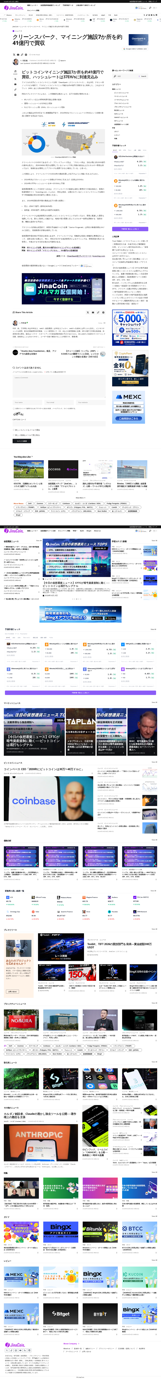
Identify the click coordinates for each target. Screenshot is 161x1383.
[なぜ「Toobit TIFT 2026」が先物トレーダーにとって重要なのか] (113, 972)
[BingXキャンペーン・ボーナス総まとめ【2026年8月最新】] (139, 1313)
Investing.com (99, 256)
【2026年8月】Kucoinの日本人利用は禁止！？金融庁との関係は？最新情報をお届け (139, 1294)
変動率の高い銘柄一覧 (14, 891)
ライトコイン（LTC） (58, 511)
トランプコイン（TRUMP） (25, 507)
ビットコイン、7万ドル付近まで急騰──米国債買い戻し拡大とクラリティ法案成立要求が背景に (119, 800)
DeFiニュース (124, 1160)
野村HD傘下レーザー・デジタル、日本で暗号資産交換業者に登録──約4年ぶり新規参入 (21, 548)
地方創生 (95, 15)
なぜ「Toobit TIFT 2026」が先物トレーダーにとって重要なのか (112, 987)
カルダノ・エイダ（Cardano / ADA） (88, 503)
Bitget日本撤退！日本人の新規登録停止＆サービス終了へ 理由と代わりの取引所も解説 (60, 1330)
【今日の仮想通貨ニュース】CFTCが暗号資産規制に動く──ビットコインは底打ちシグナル (33, 740)
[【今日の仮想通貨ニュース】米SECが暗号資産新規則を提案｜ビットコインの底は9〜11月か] (111, 732)
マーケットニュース (130, 480)
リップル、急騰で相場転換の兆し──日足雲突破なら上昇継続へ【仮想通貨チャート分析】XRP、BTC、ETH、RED (130, 277)
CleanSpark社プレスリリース (79, 256)
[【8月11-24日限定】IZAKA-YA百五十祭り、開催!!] (82, 972)
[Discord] (156, 15)
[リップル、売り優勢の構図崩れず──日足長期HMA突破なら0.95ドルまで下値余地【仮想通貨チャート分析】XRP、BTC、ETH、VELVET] (100, 856)
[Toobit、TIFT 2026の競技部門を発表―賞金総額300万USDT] (61, 947)
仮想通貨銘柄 (132, 511)
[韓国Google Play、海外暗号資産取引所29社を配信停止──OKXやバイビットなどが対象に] (100, 1078)
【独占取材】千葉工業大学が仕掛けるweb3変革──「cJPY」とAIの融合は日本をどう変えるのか (21, 1205)
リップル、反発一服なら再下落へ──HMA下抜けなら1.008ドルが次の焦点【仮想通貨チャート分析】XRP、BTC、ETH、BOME (139, 874)
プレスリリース (10, 929)
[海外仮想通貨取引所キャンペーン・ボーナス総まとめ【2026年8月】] (150, 565)
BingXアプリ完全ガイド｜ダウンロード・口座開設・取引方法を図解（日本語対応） (126, 579)
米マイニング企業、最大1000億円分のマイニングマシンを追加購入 (54, 247)
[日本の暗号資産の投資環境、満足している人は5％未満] (139, 1188)
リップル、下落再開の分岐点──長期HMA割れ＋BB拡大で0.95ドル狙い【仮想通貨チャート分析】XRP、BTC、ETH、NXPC (60, 874)
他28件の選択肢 (118, 218)
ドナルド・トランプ (23, 511)
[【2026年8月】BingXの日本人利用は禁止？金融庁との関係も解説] (100, 1277)
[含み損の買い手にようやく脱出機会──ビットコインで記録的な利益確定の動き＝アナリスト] (149, 786)
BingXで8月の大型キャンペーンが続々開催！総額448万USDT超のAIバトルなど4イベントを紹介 (143, 988)
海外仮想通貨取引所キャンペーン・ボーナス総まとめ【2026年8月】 (126, 565)
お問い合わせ (12, 992)
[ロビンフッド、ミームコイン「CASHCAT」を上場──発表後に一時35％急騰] (95, 1126)
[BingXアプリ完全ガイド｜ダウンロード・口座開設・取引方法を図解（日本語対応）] (150, 580)
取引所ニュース (10, 1062)
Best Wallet (102, 511)
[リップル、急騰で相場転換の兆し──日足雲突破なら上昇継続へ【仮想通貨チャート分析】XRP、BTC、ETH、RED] (21, 856)
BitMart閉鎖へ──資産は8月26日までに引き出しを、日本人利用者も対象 (138, 1095)
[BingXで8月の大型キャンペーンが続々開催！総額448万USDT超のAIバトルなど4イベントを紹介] (143, 972)
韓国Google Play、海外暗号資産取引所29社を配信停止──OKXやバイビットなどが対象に (100, 1095)
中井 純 (25, 60)
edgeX (103, 15)
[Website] (104, 323)
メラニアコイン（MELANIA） (82, 511)
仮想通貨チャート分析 (17, 869)
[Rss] (154, 15)
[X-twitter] (144, 15)
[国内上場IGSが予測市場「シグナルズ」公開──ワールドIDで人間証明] (98, 469)
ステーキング (52, 503)
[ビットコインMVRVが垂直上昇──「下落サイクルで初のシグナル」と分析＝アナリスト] (149, 772)
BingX (18, 515)
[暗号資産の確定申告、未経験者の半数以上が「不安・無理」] (60, 1188)
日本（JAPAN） (40, 511)
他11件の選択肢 (125, 656)
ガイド (118, 561)
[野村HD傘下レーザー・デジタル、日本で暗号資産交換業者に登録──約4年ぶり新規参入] (21, 1020)
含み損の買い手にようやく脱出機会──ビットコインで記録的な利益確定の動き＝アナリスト (130, 262)
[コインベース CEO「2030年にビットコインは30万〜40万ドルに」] (48, 798)
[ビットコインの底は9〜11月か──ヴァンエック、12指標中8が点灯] (149, 814)
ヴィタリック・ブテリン (130, 507)
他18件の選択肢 (11, 681)
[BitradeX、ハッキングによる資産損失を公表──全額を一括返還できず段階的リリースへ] (21, 1078)
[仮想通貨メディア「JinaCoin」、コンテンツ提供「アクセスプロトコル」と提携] (63, 469)
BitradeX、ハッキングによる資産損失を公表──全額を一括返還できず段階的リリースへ (20, 1095)
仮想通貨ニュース (11, 541)
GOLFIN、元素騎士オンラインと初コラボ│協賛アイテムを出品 (28, 484)
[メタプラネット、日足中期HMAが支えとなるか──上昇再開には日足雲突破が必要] (81, 732)
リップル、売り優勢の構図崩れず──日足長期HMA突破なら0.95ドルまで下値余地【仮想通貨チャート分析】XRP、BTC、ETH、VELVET (100, 874)
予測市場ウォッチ (12, 629)
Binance (9, 15)
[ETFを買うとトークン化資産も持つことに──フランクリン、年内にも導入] (60, 1020)
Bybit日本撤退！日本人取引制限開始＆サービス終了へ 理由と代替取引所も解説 (100, 1330)
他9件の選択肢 (49, 681)
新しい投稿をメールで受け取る (27, 435)
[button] (150, 7)
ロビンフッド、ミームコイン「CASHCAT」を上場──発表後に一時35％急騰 (95, 1152)
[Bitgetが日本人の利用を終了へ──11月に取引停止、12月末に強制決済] (60, 1078)
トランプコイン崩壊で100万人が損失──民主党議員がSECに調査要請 (127, 1123)
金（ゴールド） (117, 511)
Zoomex (40, 503)
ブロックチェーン (20, 15)
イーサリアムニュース (119, 1147)
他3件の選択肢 (118, 169)
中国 (109, 15)
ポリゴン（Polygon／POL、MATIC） (80, 507)
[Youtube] (151, 15)
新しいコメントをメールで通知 (27, 430)
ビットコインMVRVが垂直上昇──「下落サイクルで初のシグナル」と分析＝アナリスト (21, 587)
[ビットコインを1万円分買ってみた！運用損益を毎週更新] (150, 595)
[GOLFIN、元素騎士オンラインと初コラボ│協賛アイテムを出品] (29, 469)
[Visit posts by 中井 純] (15, 323)
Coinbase (66, 503)
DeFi (30, 503)
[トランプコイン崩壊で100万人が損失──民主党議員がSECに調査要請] (150, 1124)
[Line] (149, 15)
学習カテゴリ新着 (119, 541)
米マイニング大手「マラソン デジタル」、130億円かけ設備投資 (52, 250)
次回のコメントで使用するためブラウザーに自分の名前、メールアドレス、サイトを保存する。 (46, 408)
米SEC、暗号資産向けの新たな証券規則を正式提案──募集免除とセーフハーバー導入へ (142, 745)
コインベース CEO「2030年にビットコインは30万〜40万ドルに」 (44, 769)
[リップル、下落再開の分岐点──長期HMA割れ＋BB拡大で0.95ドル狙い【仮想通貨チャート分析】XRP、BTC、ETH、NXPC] (60, 856)
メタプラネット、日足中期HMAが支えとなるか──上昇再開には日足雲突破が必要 (80, 745)
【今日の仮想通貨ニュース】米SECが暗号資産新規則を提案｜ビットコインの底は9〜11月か (111, 745)
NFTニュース (123, 1133)
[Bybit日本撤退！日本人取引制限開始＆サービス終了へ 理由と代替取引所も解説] (100, 1313)
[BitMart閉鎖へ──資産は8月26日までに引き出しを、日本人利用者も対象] (139, 1078)
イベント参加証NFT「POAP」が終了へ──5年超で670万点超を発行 (127, 1136)
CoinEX (114, 507)
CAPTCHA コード (19, 419)
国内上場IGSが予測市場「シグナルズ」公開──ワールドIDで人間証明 (97, 484)
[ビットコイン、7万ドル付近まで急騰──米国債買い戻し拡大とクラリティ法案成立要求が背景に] (149, 800)
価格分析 (7, 840)
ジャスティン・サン (83, 15)
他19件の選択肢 (118, 193)
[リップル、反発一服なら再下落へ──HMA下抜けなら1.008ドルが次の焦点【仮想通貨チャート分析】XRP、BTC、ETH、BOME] (139, 856)
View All (39, 541)
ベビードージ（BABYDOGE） (65, 15)
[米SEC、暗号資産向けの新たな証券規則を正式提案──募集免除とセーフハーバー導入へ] (142, 732)
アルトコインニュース (126, 1106)
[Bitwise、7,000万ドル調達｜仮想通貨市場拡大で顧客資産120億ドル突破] (132, 469)
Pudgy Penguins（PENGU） (117, 503)
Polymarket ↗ (142, 173)
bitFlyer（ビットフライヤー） (51, 507)
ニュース (18, 31)
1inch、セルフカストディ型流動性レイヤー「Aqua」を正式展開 (134, 1163)
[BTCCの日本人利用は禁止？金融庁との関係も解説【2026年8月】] (139, 1232)
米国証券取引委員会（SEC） (44, 15)
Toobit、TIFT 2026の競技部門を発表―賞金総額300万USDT (119, 945)
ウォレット (103, 507)
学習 (113, 547)
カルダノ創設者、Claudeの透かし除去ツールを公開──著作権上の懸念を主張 (40, 1115)
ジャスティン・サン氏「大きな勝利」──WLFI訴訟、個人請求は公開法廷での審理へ (99, 1036)
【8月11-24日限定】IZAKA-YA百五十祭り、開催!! (82, 987)
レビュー (118, 547)
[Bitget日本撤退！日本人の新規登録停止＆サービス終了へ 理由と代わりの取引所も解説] (60, 1313)
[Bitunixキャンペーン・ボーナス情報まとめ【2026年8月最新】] (100, 1232)
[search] (150, 530)
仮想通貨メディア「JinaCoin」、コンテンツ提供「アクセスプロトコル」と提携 (62, 486)
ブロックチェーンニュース (56, 480)
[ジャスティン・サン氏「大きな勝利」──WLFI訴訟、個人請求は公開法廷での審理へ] (100, 1020)
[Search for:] (127, 76)
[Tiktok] (147, 15)
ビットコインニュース (16, 565)
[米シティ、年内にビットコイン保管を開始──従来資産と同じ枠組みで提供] (149, 827)
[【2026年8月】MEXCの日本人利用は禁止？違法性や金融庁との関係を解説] (21, 1313)
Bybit (115, 15)
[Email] (18, 54)
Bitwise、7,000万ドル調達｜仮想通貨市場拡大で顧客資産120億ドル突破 (132, 484)
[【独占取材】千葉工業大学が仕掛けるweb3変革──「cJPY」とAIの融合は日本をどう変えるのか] (21, 1188)
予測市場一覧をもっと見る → (130, 229)
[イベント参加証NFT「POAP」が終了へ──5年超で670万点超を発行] (150, 1137)
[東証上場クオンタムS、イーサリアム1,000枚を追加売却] (150, 1151)
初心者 (31, 15)
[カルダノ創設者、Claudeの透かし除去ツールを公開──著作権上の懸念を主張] (41, 1142)
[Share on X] (14, 54)
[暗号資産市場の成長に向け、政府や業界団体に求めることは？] (100, 1188)
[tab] (115, 150)
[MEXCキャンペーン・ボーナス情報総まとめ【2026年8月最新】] (150, 551)
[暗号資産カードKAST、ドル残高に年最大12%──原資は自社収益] (139, 1020)
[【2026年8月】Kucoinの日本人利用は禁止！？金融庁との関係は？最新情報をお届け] (139, 1277)
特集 (6, 1173)
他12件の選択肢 (125, 681)
